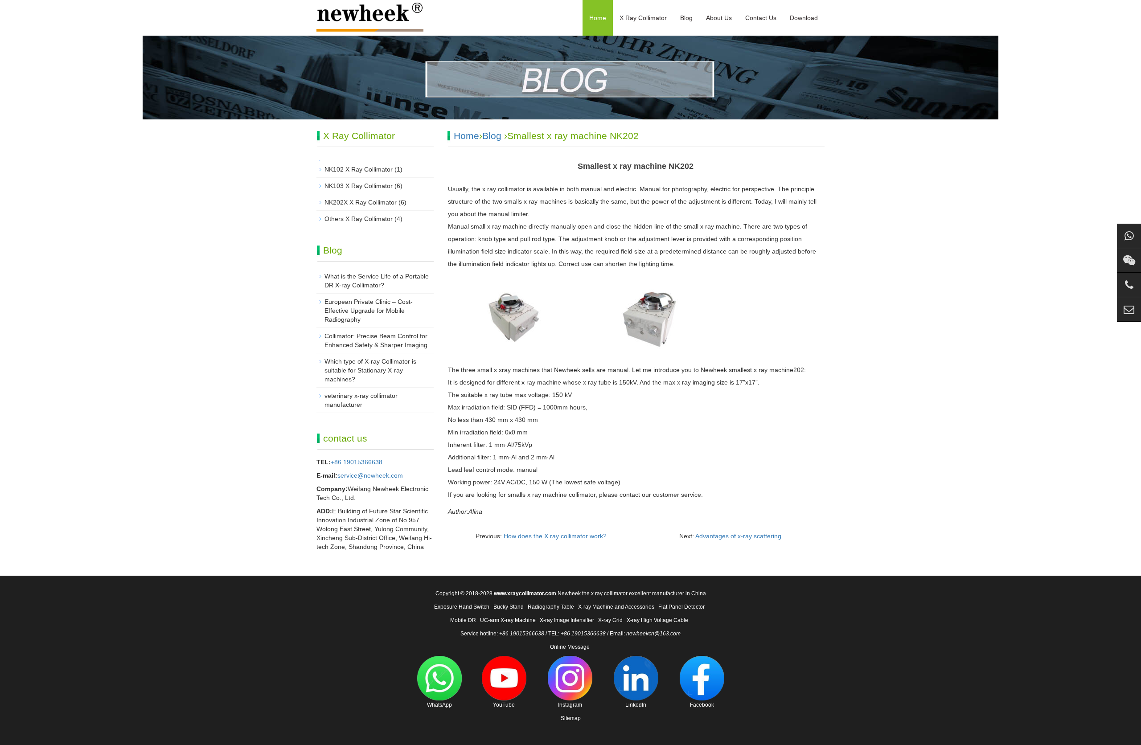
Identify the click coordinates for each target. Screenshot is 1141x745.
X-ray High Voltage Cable (657, 620)
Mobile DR (463, 620)
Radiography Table (551, 607)
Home (597, 17)
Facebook (702, 705)
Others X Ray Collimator (358, 218)
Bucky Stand (508, 607)
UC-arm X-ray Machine (508, 620)
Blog (686, 17)
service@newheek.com (370, 475)
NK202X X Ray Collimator (360, 202)
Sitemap (571, 718)
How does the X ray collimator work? (555, 536)
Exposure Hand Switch (461, 607)
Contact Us (760, 17)
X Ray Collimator (643, 17)
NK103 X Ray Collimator (358, 185)
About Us (719, 17)
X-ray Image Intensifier (567, 620)
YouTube (504, 705)
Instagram (570, 705)
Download (804, 17)
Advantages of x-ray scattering (738, 536)
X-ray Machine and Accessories (616, 607)
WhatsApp (439, 705)
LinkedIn (635, 705)
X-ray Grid (610, 620)
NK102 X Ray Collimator (358, 169)
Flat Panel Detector (681, 607)
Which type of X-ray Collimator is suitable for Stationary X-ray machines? (370, 370)
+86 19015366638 (356, 462)
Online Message (570, 647)
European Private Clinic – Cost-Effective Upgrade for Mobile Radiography (368, 310)
